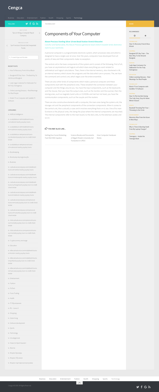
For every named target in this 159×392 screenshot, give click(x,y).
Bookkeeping (14, 152)
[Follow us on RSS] (37, 23)
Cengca (15, 7)
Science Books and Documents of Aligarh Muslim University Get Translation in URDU (82, 138)
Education (20, 18)
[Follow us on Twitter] (26, 23)
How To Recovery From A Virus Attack (22, 70)
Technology (78, 18)
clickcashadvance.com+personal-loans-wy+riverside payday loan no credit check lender (22, 233)
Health (51, 18)
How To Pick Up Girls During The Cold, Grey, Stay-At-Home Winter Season (139, 98)
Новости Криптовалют (18, 343)
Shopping (59, 18)
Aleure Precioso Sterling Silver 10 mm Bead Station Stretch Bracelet (74, 41)
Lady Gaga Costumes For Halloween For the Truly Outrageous (137, 67)
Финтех (12, 348)
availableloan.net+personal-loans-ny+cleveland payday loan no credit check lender (22, 137)
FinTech (12, 288)
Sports (68, 18)
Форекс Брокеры (16, 353)
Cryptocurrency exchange (18, 241)
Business (11, 18)
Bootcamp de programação (19, 157)
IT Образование (15, 303)
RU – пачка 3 (14, 308)
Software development (17, 323)
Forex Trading (14, 293)
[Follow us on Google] (33, 23)
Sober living (14, 318)
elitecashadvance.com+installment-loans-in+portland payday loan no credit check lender (22, 260)
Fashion (43, 18)
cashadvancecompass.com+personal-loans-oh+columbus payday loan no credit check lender (22, 212)
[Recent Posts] (134, 36)
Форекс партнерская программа (21, 363)
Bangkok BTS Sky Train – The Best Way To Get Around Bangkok (139, 55)
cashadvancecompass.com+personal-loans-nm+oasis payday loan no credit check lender (23, 202)
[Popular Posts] (145, 36)
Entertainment (32, 18)
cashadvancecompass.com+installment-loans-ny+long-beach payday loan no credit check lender (22, 184)
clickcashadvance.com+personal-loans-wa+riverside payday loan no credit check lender (22, 223)
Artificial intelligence (16, 114)
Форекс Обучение (16, 358)
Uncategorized (15, 338)
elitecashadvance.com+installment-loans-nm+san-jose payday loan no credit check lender (22, 271)
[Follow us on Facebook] (30, 23)
